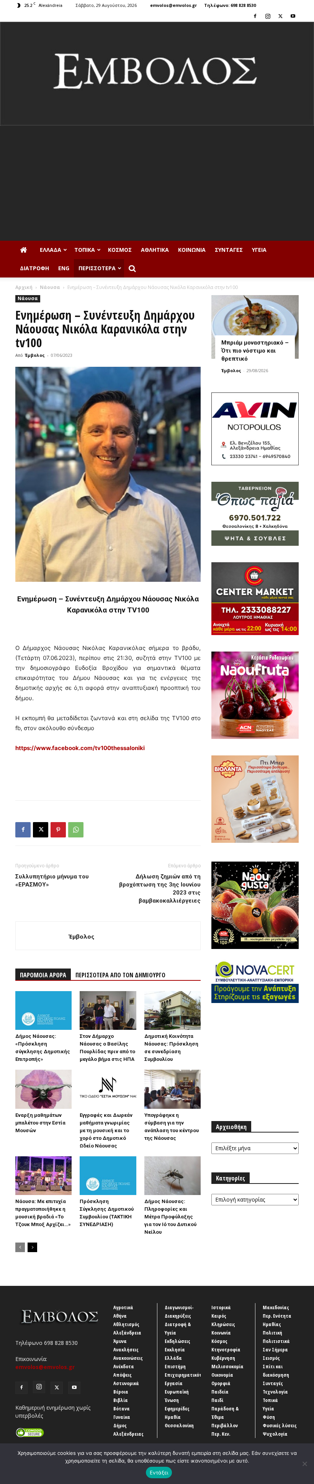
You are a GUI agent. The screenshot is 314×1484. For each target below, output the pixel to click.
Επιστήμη (175, 1366)
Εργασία (174, 1383)
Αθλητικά (155, 249)
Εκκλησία (175, 1349)
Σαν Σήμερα (275, 1349)
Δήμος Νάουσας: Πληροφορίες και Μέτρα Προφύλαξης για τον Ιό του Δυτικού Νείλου (170, 1216)
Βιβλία (120, 1400)
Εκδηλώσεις (177, 1341)
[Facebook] (255, 16)
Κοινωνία (192, 249)
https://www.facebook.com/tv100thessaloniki (80, 748)
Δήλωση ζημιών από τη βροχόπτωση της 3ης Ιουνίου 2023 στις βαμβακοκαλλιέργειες (160, 888)
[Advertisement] (157, 183)
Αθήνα (120, 1315)
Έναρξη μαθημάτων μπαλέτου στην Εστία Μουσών (40, 1122)
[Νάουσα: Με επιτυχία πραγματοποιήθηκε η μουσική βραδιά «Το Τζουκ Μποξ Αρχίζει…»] (43, 1175)
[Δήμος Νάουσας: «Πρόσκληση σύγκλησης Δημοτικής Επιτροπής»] (43, 1010)
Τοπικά (84, 249)
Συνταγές (229, 249)
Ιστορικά (221, 1307)
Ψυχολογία (275, 1433)
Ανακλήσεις (126, 1349)
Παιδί (217, 1400)
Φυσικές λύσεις (280, 1425)
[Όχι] (304, 1464)
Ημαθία (173, 1416)
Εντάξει (159, 1472)
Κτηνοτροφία (225, 1349)
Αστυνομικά (126, 1383)
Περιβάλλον (224, 1425)
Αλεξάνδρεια (127, 1332)
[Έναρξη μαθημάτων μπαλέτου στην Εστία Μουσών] (43, 1089)
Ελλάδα (50, 249)
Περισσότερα (97, 268)
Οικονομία (222, 1374)
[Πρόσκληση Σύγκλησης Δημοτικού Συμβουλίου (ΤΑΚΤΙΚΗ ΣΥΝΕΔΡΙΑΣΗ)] (108, 1175)
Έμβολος (35, 355)
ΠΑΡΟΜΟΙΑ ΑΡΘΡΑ (43, 975)
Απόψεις (122, 1374)
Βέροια (120, 1391)
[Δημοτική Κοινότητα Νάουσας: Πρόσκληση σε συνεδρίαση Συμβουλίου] (172, 1010)
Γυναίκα (121, 1416)
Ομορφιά (221, 1383)
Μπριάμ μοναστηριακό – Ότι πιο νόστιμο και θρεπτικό (255, 350)
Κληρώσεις (223, 1324)
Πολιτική (272, 1332)
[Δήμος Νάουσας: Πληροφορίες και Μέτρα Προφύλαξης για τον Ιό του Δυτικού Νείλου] (172, 1175)
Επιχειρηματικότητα (187, 1374)
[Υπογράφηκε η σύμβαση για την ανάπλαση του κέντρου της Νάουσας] (172, 1089)
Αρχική (24, 287)
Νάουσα (50, 287)
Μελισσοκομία (227, 1366)
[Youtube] (293, 16)
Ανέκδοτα (123, 1366)
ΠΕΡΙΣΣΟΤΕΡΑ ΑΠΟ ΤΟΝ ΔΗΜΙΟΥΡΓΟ (120, 975)
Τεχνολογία (275, 1391)
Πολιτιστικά (276, 1341)
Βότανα (121, 1408)
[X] (280, 16)
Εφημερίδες (177, 1408)
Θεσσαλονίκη (179, 1425)
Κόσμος (120, 249)
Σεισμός (271, 1357)
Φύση (269, 1416)
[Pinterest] (58, 829)
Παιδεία (220, 1391)
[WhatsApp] (75, 829)
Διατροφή (34, 268)
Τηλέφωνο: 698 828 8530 (230, 5)
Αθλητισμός (126, 1324)
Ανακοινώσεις (128, 1357)
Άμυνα (120, 1341)
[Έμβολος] (157, 74)
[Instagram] (267, 16)
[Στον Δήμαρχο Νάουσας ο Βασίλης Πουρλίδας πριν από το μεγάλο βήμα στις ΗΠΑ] (108, 1010)
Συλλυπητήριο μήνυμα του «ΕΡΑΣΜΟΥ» (52, 880)
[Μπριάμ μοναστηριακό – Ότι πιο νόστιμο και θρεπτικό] (255, 326)
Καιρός (218, 1315)
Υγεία (259, 249)
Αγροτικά (123, 1307)
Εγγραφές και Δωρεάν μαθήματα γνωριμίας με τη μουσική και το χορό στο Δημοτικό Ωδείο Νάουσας (106, 1130)
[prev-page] (20, 1247)
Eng (63, 268)
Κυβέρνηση (223, 1357)
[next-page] (32, 1247)
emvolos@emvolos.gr (173, 5)
